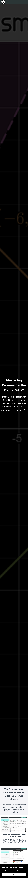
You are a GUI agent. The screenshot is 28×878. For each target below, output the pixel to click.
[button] (26, 2)
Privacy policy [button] (20, 870)
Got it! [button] (14, 874)
